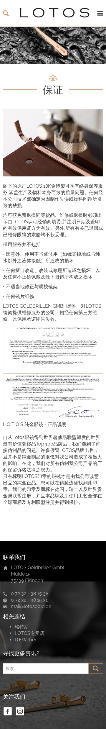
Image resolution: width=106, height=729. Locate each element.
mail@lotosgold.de (31, 606)
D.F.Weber (26, 640)
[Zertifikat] (53, 348)
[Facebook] (7, 711)
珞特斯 (22, 627)
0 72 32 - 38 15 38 (29, 593)
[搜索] (6, 13)
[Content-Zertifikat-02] (53, 395)
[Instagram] (20, 711)
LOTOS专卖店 (29, 633)
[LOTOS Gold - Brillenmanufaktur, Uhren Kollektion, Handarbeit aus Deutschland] (53, 13)
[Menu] (100, 13)
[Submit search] (95, 668)
